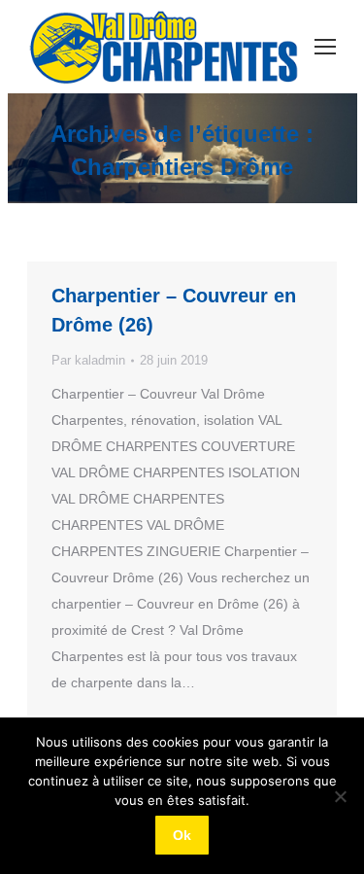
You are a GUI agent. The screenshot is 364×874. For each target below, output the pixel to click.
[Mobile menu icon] (325, 46)
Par (88, 360)
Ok (182, 835)
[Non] (339, 796)
